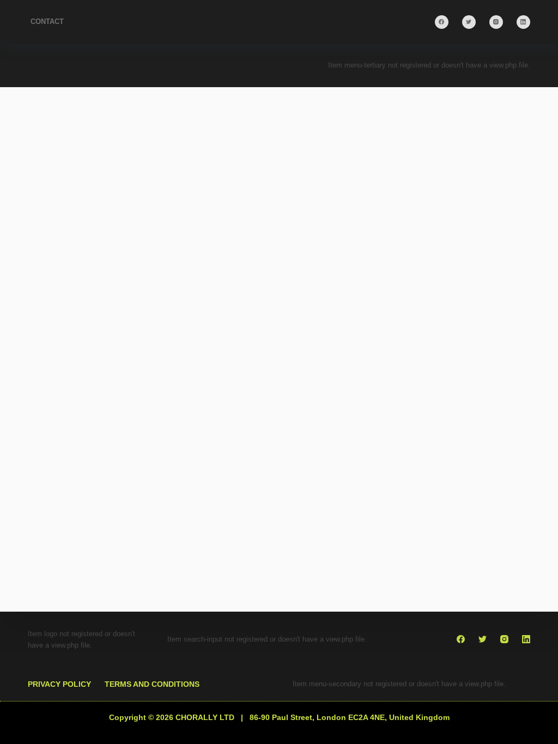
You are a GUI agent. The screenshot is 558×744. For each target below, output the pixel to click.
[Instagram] (496, 22)
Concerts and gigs (148, 380)
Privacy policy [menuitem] (59, 684)
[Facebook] (441, 22)
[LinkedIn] (523, 22)
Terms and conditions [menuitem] (152, 684)
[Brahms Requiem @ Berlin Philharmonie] (149, 290)
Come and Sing (75, 380)
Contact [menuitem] (47, 21)
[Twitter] (469, 22)
